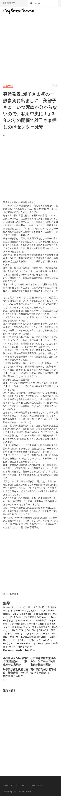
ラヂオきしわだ (36, 623)
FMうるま (43, 630)
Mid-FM (14, 636)
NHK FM (20, 610)
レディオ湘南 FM (18, 623)
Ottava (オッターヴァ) (14, 607)
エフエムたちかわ (21, 626)
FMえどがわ (18, 630)
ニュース (8, 85)
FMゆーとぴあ (27, 640)
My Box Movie (25, 791)
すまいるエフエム (41, 626)
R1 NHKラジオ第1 (37, 607)
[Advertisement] (30, 45)
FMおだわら (44, 643)
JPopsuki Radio (41, 613)
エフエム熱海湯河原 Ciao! (33, 636)
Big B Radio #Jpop (22, 613)
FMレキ (19, 633)
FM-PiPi (11, 646)
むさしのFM (32, 610)
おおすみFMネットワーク (21, 620)
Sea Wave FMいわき (25, 643)
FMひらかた (42, 617)
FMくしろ (8, 643)
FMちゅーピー (10, 640)
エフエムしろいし (45, 640)
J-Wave (52, 636)
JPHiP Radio (16, 617)
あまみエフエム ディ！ (38, 633)
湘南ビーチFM (25, 646)
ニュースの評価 (10, 593)
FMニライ (31, 630)
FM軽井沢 (41, 620)
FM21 (54, 630)
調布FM (9, 633)
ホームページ (8, 785)
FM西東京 (29, 617)
